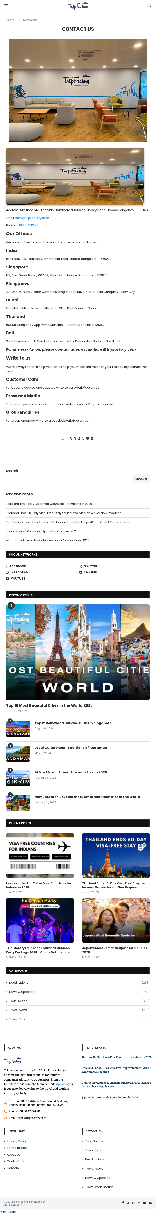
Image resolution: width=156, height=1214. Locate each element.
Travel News (79, 1010)
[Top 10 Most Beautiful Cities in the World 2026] (78, 652)
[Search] (150, 6)
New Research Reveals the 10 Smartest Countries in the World (87, 797)
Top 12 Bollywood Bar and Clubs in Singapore (73, 723)
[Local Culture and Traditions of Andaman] (18, 754)
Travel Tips (79, 1019)
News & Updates (79, 992)
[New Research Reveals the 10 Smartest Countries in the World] (18, 803)
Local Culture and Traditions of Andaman (71, 748)
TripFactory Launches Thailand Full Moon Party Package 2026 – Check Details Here (67, 522)
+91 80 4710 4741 (29, 225)
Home (10, 20)
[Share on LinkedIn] (79, 438)
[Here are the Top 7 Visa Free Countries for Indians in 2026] (40, 855)
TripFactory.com (12, 1204)
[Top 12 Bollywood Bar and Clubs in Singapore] (18, 729)
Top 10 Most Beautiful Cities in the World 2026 (49, 705)
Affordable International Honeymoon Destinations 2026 (47, 540)
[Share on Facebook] (67, 438)
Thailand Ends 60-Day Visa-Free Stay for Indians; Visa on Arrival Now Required (63, 513)
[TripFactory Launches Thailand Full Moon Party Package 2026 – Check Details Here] (40, 920)
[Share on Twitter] (70, 438)
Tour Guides (79, 1001)
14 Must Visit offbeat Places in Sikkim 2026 (71, 772)
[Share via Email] (92, 438)
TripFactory (62, 1084)
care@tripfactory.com (32, 217)
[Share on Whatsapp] (83, 438)
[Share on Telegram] (87, 438)
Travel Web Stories (99, 1187)
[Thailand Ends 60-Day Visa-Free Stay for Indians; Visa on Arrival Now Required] (116, 855)
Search (12, 471)
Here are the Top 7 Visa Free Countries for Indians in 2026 (49, 504)
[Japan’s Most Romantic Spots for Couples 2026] (116, 920)
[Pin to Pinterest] (75, 438)
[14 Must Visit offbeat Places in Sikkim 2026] (18, 778)
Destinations (79, 982)
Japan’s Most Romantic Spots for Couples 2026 (42, 531)
